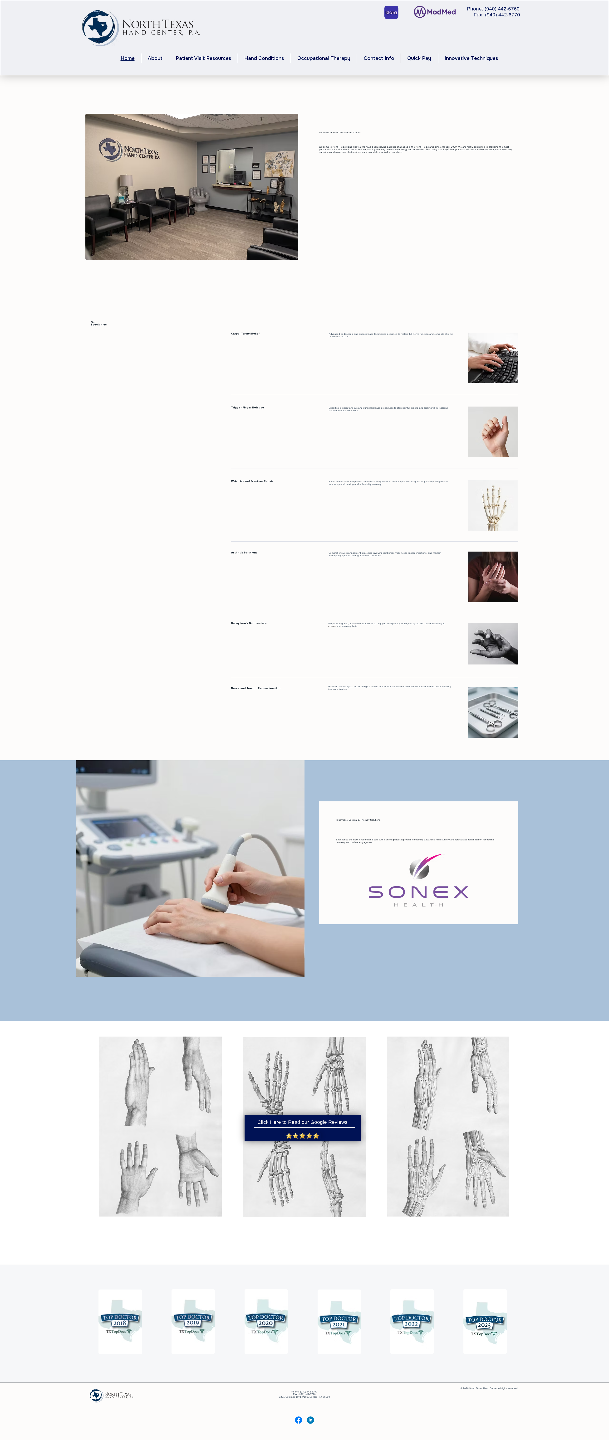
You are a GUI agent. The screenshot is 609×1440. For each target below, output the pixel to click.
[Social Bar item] (298, 1420)
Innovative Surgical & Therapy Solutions (358, 820)
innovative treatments (361, 623)
